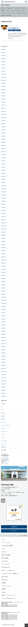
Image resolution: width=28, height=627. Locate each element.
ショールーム (3, 12)
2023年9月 (3, 157)
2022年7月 (3, 201)
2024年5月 (3, 133)
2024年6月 (3, 130)
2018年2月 (3, 365)
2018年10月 (3, 340)
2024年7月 (3, 126)
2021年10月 (3, 229)
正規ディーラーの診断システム (8, 570)
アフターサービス (5, 564)
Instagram (4, 592)
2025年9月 (3, 83)
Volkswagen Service (6, 567)
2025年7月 (3, 89)
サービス (23, 10)
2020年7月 (3, 275)
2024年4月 (3, 136)
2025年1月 (3, 108)
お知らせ (23, 8)
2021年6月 (3, 241)
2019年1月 (3, 331)
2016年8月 (3, 390)
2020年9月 (3, 269)
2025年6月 (3, 92)
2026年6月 (3, 55)
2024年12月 (3, 111)
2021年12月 (3, 222)
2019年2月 (3, 328)
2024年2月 (3, 142)
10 (5, 458)
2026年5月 (3, 58)
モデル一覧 (4, 551)
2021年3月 (3, 250)
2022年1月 (3, 219)
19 (8, 459)
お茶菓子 (2, 10)
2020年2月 (3, 291)
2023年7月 (3, 164)
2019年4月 (3, 322)
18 (7, 459)
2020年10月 (3, 266)
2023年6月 (3, 167)
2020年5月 (3, 281)
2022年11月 (3, 188)
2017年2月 (3, 377)
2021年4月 (3, 247)
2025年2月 (3, 105)
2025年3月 (3, 102)
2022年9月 (3, 195)
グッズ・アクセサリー (16, 10)
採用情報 (4, 589)
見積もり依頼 (4, 576)
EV (12, 8)
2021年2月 (3, 253)
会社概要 (4, 582)
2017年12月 (3, 371)
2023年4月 (3, 173)
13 (1, 459)
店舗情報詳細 (14, 526)
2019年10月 (3, 303)
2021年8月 (3, 235)
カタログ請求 (4, 561)
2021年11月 (3, 226)
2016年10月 (3, 384)
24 (5, 460)
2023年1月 (3, 182)
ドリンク (13, 12)
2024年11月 (3, 114)
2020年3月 (3, 288)
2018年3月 (3, 362)
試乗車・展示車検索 (6, 555)
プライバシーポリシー (6, 586)
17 (5, 459)
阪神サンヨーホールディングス (8, 595)
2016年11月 (3, 380)
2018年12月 (3, 334)
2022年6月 (3, 204)
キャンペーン (8, 10)
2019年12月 (3, 297)
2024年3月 (3, 139)
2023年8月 (3, 160)
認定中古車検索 (5, 558)
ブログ (3, 548)
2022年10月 (3, 191)
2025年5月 (3, 95)
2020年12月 (3, 260)
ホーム (3, 539)
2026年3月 (3, 64)
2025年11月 (3, 77)
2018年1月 (3, 368)
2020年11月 (3, 263)
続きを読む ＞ (11, 38)
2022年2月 (3, 216)
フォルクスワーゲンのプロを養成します (10, 573)
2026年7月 (3, 52)
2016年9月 (3, 387)
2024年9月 (3, 120)
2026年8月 (3, 49)
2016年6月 (3, 396)
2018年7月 (3, 350)
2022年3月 (3, 213)
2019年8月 (3, 309)
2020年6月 (3, 278)
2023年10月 (3, 154)
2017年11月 (3, 374)
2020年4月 (3, 284)
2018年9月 (3, 343)
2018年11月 (3, 337)
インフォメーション (6, 542)
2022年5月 (3, 207)
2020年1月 (3, 294)
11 (7, 458)
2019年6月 (3, 315)
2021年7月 (3, 238)
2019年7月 (3, 312)
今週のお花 (3, 15)
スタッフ (9, 12)
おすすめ (18, 8)
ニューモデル (19, 12)
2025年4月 (3, 99)
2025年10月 (3, 80)
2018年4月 (3, 359)
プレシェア (25, 12)
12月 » (6, 463)
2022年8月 (3, 198)
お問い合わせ (14, 530)
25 (7, 460)
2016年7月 (3, 393)
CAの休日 (9, 8)
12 (8, 458)
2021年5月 (3, 244)
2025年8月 (3, 86)
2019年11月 (3, 300)
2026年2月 (3, 68)
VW (15, 8)
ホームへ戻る (23, 535)
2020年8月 (3, 272)
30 (4, 462)
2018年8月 (3, 346)
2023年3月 (3, 176)
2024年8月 (3, 123)
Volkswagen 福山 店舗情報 (7, 545)
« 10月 (2, 463)
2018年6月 (3, 353)
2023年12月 (3, 148)
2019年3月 (3, 325)
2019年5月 (3, 319)
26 (8, 460)
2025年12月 (3, 74)
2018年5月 (3, 356)
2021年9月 (3, 232)
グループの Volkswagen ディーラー (9, 598)
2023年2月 (3, 179)
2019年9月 (3, 306)
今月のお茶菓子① (13, 28)
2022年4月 (3, 210)
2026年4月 (3, 61)
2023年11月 (3, 151)
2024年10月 (3, 117)
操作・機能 (8, 15)
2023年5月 (3, 170)
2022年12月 (3, 185)
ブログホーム (3, 8)
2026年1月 (3, 71)
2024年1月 (3, 145)
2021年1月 (3, 257)
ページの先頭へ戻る (26, 625)
